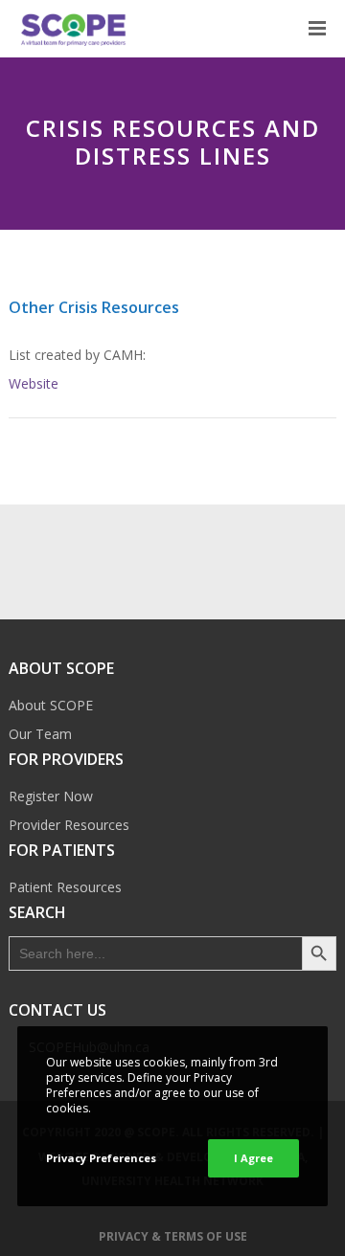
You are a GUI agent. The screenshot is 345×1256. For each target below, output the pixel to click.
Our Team (40, 734)
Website (33, 383)
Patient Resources (65, 887)
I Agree (253, 1158)
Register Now (51, 796)
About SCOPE (51, 705)
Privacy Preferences (101, 1158)
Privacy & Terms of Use (173, 1236)
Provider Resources (69, 825)
